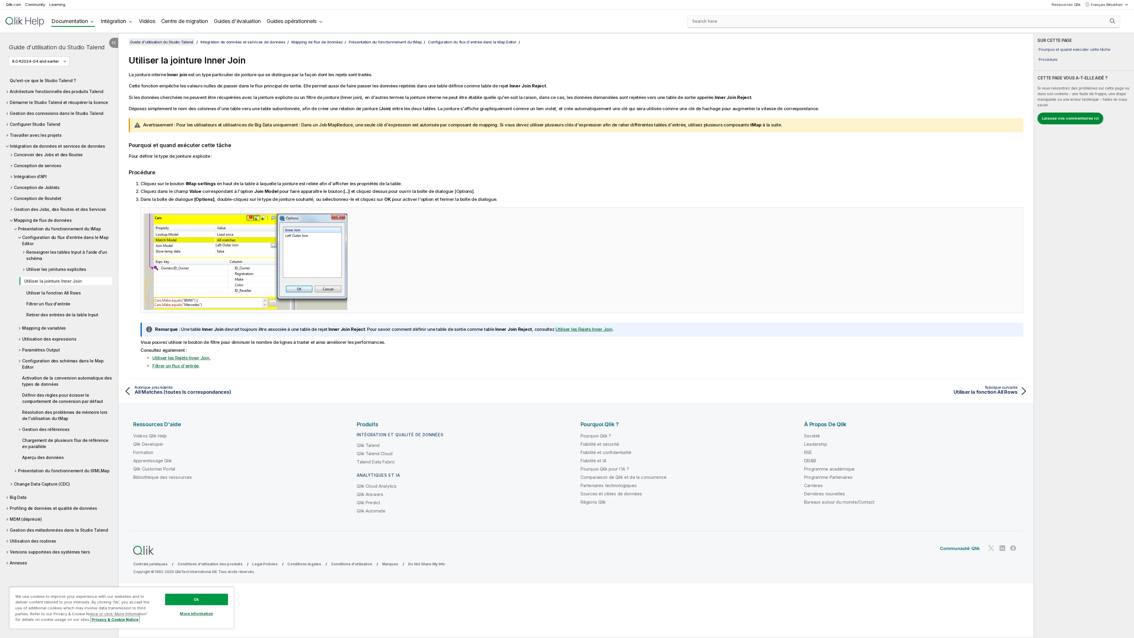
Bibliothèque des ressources (162, 477)
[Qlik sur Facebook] (1013, 548)
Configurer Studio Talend (35, 124)
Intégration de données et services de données (57, 146)
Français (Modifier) (1107, 5)
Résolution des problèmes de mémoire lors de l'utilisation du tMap (64, 415)
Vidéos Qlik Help (150, 435)
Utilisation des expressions (49, 338)
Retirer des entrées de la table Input (62, 314)
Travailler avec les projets (35, 135)
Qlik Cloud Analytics (377, 486)
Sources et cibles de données (611, 493)
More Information (196, 613)
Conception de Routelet (37, 198)
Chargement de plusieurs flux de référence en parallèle (65, 443)
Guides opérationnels (292, 21)
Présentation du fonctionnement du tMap (59, 228)
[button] (1112, 21)
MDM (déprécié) (26, 519)
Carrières (813, 485)
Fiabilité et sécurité (600, 444)
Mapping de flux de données (43, 220)
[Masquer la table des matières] (113, 43)
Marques (390, 564)
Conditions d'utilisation (351, 564)
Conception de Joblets (37, 187)
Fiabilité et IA (593, 460)
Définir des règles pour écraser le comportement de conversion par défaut (62, 398)
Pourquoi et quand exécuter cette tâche (1074, 49)
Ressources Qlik (1066, 4)
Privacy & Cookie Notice (115, 619)
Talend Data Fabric (376, 461)
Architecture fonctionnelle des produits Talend (56, 91)
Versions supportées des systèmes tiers (50, 551)
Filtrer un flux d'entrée (48, 303)
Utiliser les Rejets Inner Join (583, 329)
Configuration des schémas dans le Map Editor (63, 364)
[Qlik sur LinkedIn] (1002, 548)
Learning (57, 4)
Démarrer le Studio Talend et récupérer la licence (59, 102)
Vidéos (147, 21)
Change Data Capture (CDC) (42, 483)
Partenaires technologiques (609, 485)
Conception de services (37, 165)
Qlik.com (13, 4)
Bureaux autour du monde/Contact (839, 501)
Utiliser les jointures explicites (56, 269)
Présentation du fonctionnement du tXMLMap (64, 470)
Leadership (815, 444)
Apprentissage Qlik (152, 460)
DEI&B (810, 460)
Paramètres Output (41, 349)
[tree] (59, 320)
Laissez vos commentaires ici (1070, 118)
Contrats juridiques (150, 564)
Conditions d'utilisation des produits (209, 564)
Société (812, 435)
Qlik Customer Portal (154, 468)
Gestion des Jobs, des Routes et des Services (60, 209)
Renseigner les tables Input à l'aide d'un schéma (66, 255)
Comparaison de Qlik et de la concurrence (624, 477)
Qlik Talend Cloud (374, 453)
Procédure (1048, 59)
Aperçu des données (43, 457)
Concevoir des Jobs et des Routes (48, 154)
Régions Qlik (593, 501)
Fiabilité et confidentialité (606, 452)
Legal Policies (264, 564)
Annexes (18, 562)
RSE (808, 452)
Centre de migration (184, 21)
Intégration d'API (30, 176)
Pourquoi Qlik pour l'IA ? (605, 468)
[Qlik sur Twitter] (991, 548)
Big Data (18, 497)
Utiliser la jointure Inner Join (53, 281)
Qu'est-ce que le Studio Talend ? (43, 80)
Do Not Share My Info (426, 564)
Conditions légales (304, 564)
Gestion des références (46, 429)
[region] (121, 608)
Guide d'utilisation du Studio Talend (57, 47)
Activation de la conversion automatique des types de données (67, 381)
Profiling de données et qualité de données (53, 508)
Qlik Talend (368, 445)
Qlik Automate (371, 510)
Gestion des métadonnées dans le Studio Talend (59, 530)
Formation (143, 452)
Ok (196, 599)
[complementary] (1084, 335)
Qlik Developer (148, 444)
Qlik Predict (368, 502)
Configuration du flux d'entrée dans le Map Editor (65, 240)
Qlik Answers (370, 494)
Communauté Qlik (960, 548)
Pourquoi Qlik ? (596, 435)
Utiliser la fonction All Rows (53, 292)
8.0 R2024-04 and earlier (35, 61)
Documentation (69, 21)
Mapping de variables (44, 328)
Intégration (113, 21)
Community (35, 4)
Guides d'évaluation (237, 21)
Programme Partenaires (828, 477)
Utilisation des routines (33, 540)
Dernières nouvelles (824, 493)
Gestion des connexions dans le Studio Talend (56, 113)
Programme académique (829, 468)
